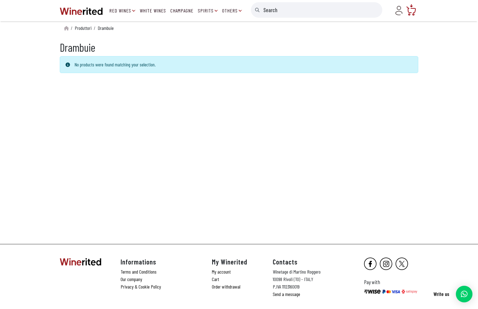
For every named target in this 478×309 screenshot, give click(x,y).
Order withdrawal (226, 287)
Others (230, 10)
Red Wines (120, 10)
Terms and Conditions (139, 272)
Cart (215, 279)
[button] (464, 294)
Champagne (181, 10)
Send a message (286, 294)
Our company (131, 279)
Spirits (206, 10)
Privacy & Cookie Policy (141, 287)
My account (221, 272)
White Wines (153, 10)
